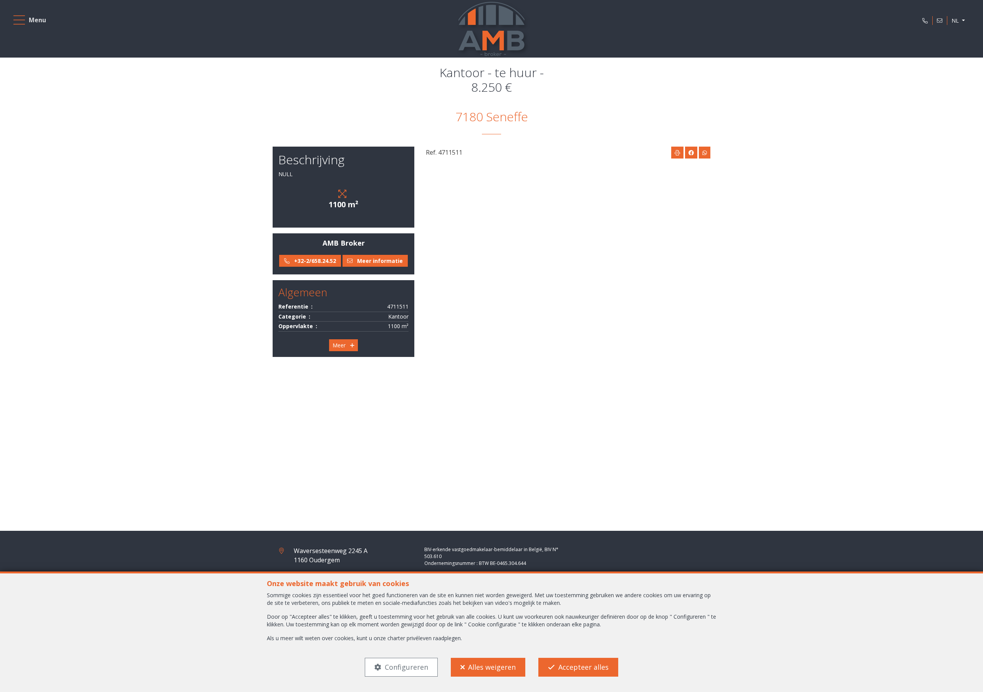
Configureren (406, 667)
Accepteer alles (583, 667)
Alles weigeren (492, 667)
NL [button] (956, 20)
